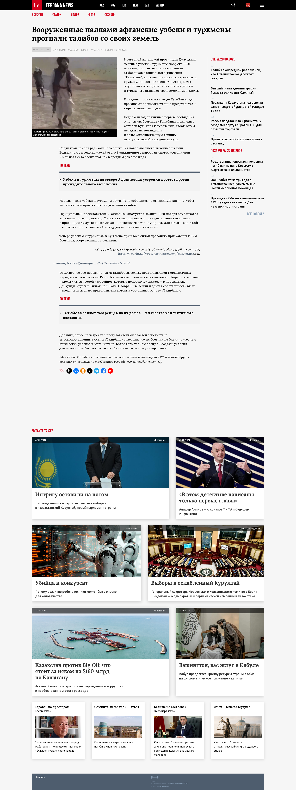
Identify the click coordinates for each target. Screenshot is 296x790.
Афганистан (59, 49)
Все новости (255, 214)
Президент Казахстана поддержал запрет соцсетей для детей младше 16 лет (237, 106)
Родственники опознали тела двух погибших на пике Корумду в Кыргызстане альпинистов (237, 165)
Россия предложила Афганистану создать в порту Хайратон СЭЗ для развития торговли (236, 125)
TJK (124, 5)
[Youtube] (110, 371)
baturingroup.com (174, 783)
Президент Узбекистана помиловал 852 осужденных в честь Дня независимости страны (237, 202)
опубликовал (188, 214)
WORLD (160, 5)
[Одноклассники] (83, 371)
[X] (69, 371)
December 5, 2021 (117, 263)
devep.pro (166, 786)
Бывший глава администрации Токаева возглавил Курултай (233, 90)
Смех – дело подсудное (232, 707)
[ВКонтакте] (76, 371)
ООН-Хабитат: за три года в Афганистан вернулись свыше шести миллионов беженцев (233, 184)
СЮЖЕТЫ (109, 14)
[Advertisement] (148, 403)
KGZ (113, 5)
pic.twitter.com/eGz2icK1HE (174, 254)
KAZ (102, 5)
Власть (84, 49)
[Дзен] (89, 371)
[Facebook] (103, 371)
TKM (135, 5)
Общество (73, 49)
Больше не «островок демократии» (170, 709)
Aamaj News (182, 82)
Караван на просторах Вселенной (52, 709)
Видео (75, 14)
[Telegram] (96, 371)
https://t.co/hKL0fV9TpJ (135, 254)
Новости (37, 14)
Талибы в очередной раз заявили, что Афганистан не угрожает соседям (236, 74)
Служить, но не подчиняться (116, 707)
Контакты (40, 777)
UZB (147, 5)
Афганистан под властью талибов (109, 49)
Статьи (56, 14)
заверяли (131, 339)
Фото (91, 14)
